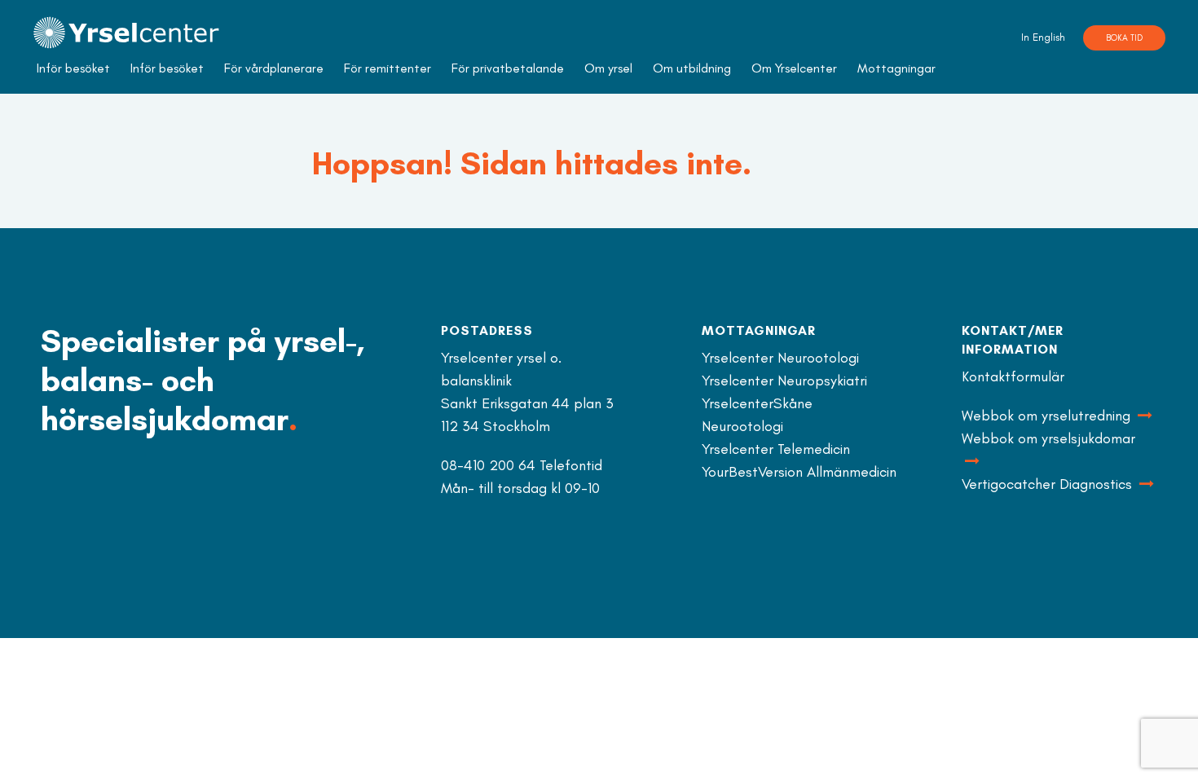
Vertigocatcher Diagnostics (1049, 484)
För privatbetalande (507, 68)
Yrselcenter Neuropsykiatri (784, 381)
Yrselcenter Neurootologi (780, 358)
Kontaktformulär (1013, 376)
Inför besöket (73, 68)
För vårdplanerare (274, 68)
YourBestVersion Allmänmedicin (799, 472)
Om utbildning (692, 68)
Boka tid (1124, 38)
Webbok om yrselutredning (1048, 416)
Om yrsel (608, 68)
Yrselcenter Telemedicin (776, 449)
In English (1043, 37)
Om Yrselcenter (794, 68)
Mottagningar (896, 68)
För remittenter (387, 68)
